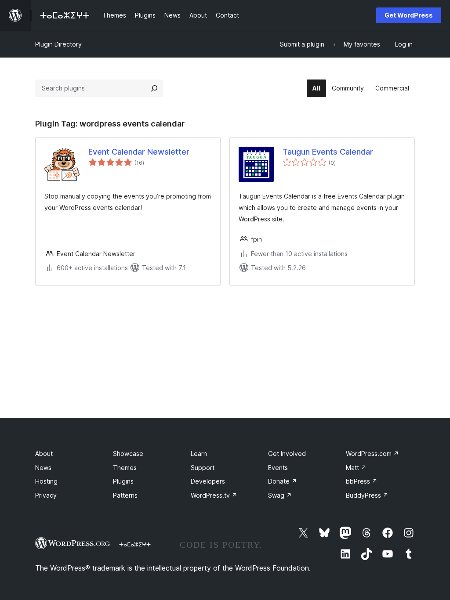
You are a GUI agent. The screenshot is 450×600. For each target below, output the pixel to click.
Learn (199, 453)
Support (202, 467)
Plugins (123, 481)
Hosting (46, 481)
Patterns (125, 495)
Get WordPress (409, 15)
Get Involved (287, 453)
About (44, 453)
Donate (282, 481)
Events (278, 467)
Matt (356, 467)
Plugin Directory (58, 44)
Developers (208, 481)
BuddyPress (367, 495)
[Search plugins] (154, 88)
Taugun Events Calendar (328, 151)
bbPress (361, 481)
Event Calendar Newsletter (138, 151)
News (43, 467)
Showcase (128, 453)
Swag (280, 495)
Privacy (46, 495)
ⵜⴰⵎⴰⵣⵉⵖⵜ (135, 544)
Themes (125, 467)
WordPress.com (372, 453)
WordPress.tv (214, 495)
